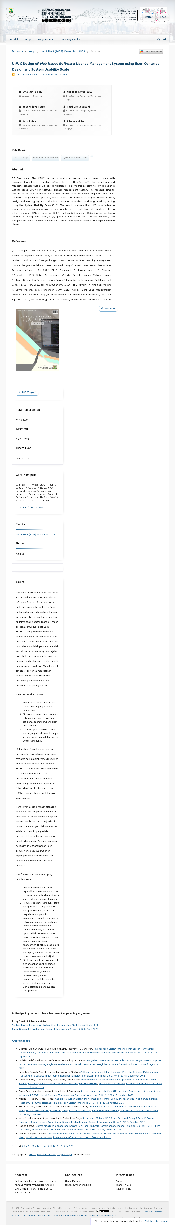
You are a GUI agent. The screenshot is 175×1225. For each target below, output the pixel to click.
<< (13, 1146)
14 (51, 1146)
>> (72, 1146)
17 (60, 1146)
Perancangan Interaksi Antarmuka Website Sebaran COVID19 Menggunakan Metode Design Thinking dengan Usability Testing (87, 1109)
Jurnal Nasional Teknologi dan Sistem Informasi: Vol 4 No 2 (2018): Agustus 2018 (88, 1066)
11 (41, 1146)
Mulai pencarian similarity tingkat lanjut (50, 1155)
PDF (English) (28, 392)
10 (38, 1146)
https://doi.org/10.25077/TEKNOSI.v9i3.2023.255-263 (42, 75)
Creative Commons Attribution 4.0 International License (89, 1215)
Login (163, 17)
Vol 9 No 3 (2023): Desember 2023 (63, 52)
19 (67, 1146)
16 (57, 1146)
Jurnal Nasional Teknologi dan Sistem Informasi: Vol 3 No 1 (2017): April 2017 (68, 1137)
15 (54, 1146)
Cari (163, 39)
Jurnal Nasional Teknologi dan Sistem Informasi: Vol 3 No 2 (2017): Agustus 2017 (88, 1055)
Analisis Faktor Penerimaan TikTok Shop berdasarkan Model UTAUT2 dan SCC (55, 1025)
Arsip (27, 39)
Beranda (17, 52)
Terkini (14, 39)
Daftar (149, 17)
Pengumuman (45, 39)
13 (47, 1146)
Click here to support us (158, 1221)
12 (44, 1146)
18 (64, 1146)
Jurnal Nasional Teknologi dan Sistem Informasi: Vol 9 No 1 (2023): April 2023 (55, 1029)
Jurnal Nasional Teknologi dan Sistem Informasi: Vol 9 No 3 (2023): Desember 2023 (87, 1095)
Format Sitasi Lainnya (31, 507)
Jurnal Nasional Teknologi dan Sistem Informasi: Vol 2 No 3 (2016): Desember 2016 (99, 1076)
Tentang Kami (70, 39)
